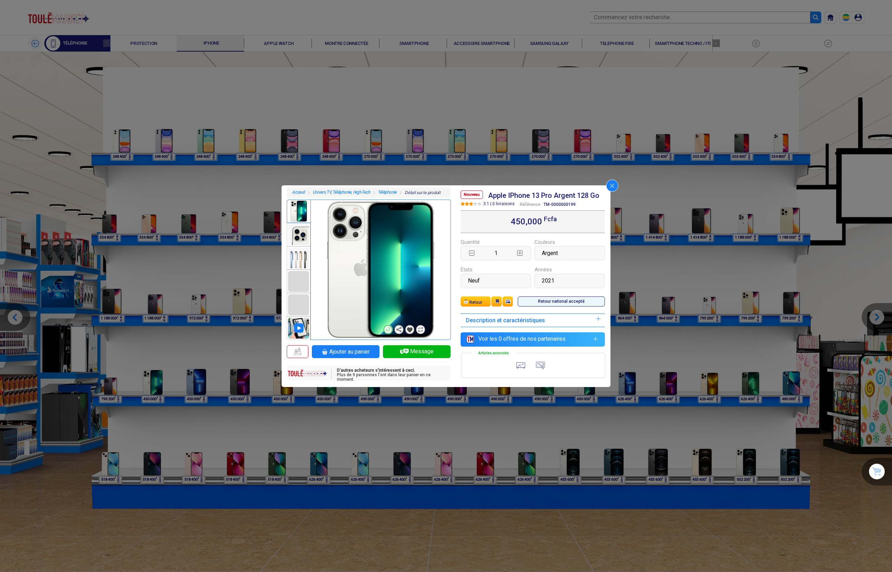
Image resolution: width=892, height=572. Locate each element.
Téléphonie (387, 192)
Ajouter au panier (349, 351)
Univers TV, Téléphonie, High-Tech (341, 192)
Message (421, 351)
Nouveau (472, 194)
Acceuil (298, 192)
